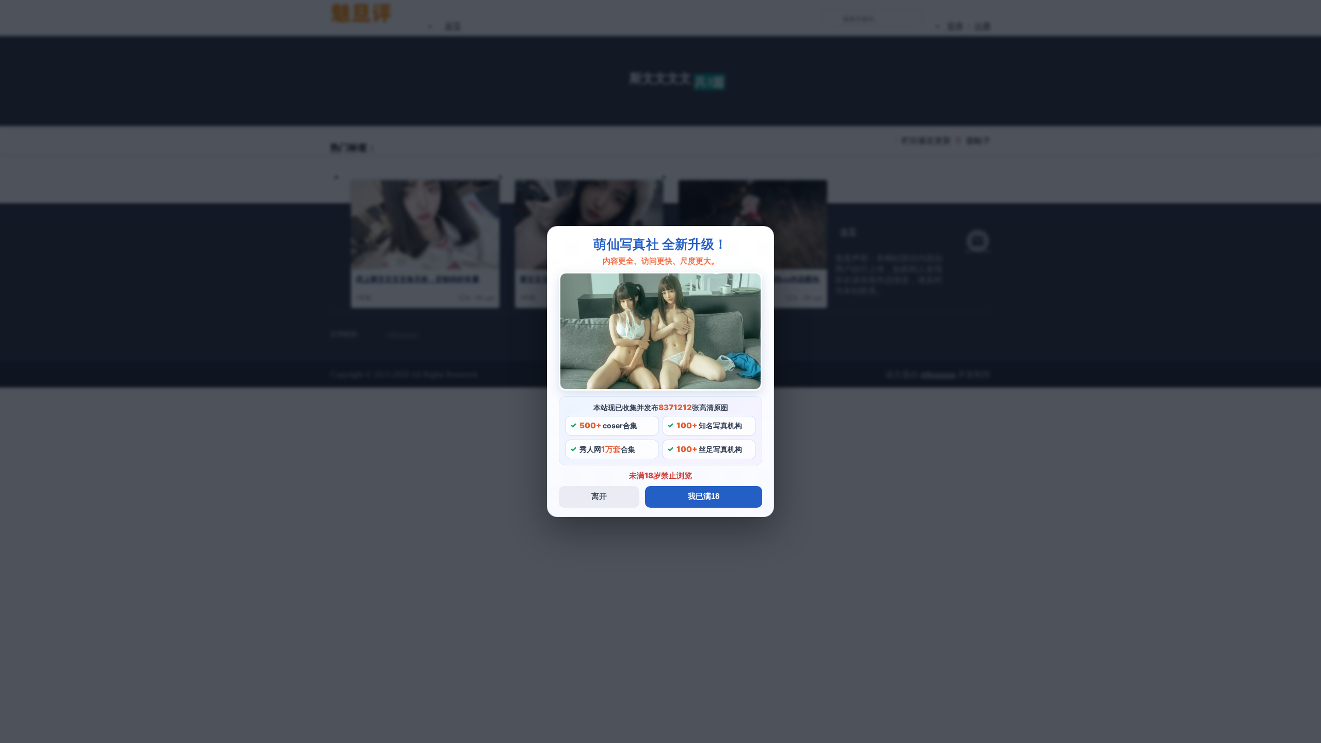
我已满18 (703, 496)
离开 (599, 496)
